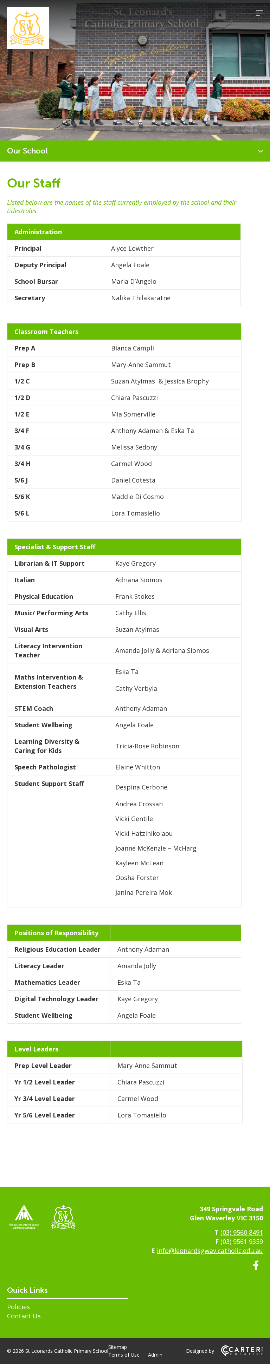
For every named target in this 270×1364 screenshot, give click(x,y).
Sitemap (117, 1347)
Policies (18, 1307)
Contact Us (24, 1316)
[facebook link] (256, 1265)
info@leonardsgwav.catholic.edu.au (210, 1250)
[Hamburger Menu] (259, 13)
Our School (27, 151)
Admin (155, 1354)
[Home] (42, 1228)
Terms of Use (124, 1354)
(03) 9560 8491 (241, 1232)
